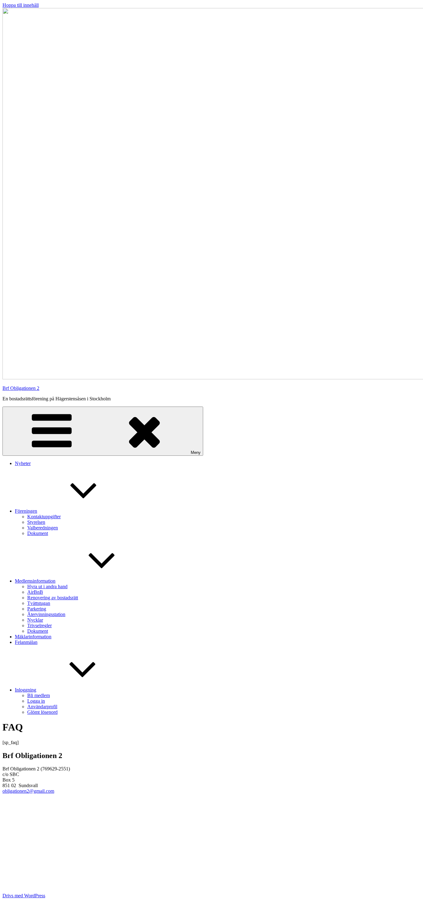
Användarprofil (42, 706)
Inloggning (25, 689)
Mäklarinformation (33, 636)
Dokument (37, 533)
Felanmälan (26, 642)
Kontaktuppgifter (44, 516)
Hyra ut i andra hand (47, 586)
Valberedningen (42, 527)
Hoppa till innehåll (20, 5)
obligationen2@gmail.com (28, 791)
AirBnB (35, 592)
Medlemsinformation (35, 581)
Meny (196, 452)
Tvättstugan (38, 603)
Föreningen (26, 511)
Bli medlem (38, 695)
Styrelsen (36, 522)
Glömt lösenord (42, 712)
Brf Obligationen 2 (20, 388)
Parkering (36, 608)
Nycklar (35, 620)
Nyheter (23, 463)
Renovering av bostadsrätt (52, 597)
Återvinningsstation (46, 614)
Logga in (36, 701)
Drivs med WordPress (23, 895)
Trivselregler (39, 625)
